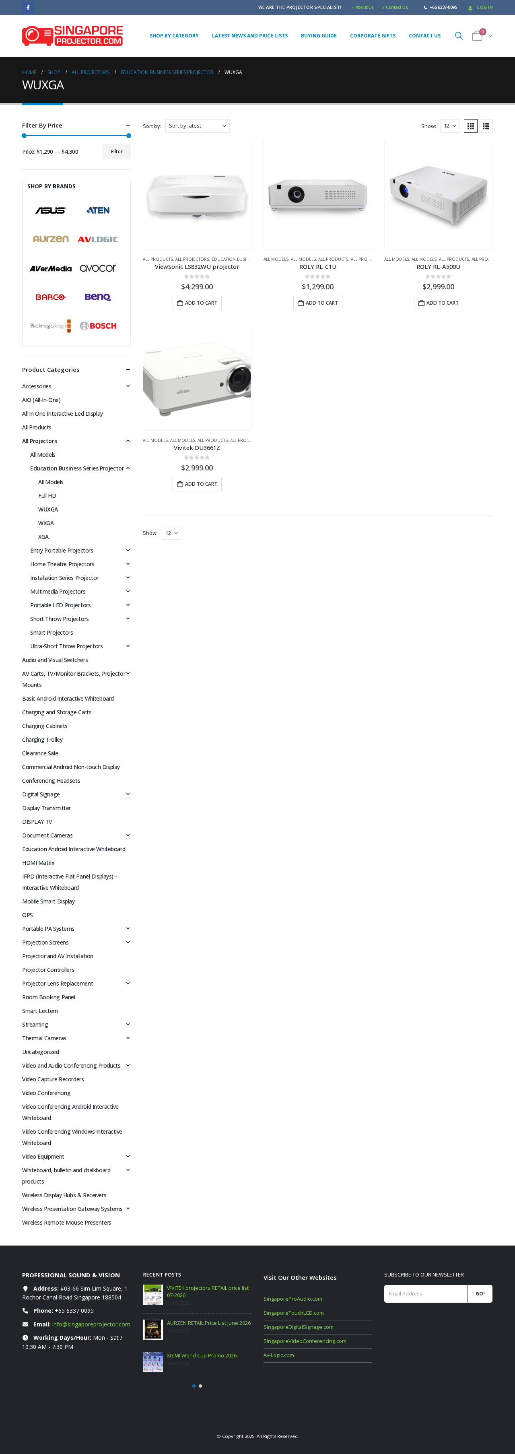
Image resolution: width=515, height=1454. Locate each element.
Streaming (35, 1024)
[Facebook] (28, 7)
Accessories (36, 386)
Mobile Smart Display (48, 901)
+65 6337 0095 (74, 1310)
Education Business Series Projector (77, 468)
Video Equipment (43, 1156)
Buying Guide (319, 35)
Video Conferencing (46, 1093)
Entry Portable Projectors (61, 550)
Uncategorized (40, 1052)
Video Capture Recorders (53, 1079)
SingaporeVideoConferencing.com (305, 1341)
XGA (43, 536)
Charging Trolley (42, 739)
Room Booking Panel (48, 997)
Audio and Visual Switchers (55, 660)
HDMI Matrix (38, 862)
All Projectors (192, 259)
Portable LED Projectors (60, 605)
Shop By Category (174, 35)
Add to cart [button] (201, 302)
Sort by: (152, 126)
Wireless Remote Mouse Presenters (66, 1222)
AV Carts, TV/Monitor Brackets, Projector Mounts (73, 679)
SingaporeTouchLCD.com (294, 1313)
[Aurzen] (50, 239)
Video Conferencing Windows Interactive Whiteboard (72, 1137)
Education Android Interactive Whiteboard (73, 849)
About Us (365, 7)
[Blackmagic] (50, 326)
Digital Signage (41, 794)
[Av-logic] (98, 239)
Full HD (47, 495)
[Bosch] (98, 326)
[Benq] (98, 297)
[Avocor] (98, 268)
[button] (459, 35)
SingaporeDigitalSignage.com (299, 1327)
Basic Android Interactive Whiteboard (68, 698)
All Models (276, 259)
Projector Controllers (48, 969)
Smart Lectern (40, 1011)
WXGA (46, 523)
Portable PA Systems (48, 928)
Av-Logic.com (279, 1355)
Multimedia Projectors (57, 591)
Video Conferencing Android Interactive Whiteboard (70, 1112)
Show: (428, 126)
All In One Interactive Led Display (62, 413)
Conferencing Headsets (51, 780)
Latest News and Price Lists (250, 35)
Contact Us (397, 7)
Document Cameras (47, 835)
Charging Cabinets (45, 726)
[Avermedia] (50, 268)
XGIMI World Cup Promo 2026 (202, 1355)
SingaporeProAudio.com (293, 1298)
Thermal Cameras (44, 1038)
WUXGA (48, 509)
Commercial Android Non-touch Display (71, 767)
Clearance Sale (40, 753)
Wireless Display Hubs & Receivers (64, 1195)
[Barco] (50, 297)
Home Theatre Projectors (62, 564)
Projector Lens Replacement (57, 983)
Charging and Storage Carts (56, 712)
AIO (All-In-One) (41, 400)
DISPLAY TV (37, 821)
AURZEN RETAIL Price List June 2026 (209, 1323)
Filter (117, 151)
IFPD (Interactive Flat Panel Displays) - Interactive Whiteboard (69, 881)
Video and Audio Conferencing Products (71, 1065)
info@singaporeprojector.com (91, 1324)
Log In (485, 7)
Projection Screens (45, 942)
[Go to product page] (197, 195)
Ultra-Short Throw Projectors (66, 646)
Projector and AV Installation (57, 956)
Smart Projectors (51, 632)
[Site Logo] (72, 36)
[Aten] (98, 210)
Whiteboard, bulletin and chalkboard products (66, 1175)
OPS (27, 915)
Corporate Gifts (373, 35)
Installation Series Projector (64, 578)
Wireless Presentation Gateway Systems (72, 1209)
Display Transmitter (46, 808)
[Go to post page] (153, 1295)
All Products (158, 259)
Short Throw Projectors (59, 619)
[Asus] (50, 210)
